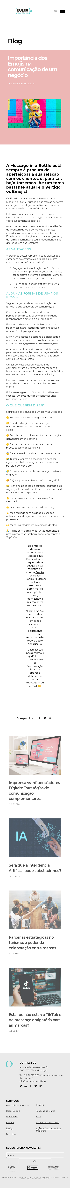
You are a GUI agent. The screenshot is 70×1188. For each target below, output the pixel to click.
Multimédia (12, 1116)
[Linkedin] (25, 1086)
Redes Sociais (13, 1111)
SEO (38, 1116)
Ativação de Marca (45, 1111)
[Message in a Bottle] (30, 13)
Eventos (10, 1122)
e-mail (33, 686)
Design (9, 1128)
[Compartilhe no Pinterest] (35, 718)
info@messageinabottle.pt (33, 1081)
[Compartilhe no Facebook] (40, 718)
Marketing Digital (16, 202)
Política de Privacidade (38, 1179)
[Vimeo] (36, 1086)
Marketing (41, 1105)
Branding (11, 1134)
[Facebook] (30, 1086)
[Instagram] (41, 1086)
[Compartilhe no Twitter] (45, 718)
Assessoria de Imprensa (17, 1105)
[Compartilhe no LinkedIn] (50, 718)
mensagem (33, 682)
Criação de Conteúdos (47, 1122)
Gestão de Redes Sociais (35, 575)
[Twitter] (21, 1086)
